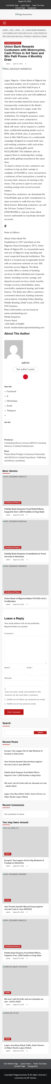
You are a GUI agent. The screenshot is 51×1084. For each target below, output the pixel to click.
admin (8, 64)
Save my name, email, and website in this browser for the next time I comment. (23, 693)
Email (30, 668)
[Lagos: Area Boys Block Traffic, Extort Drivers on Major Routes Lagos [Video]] (25, 1026)
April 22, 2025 (18, 64)
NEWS (7, 993)
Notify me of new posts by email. (21, 704)
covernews (19, 1078)
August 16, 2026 (18, 604)
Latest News (25, 5)
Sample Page (20, 8)
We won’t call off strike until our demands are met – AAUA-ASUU (25, 784)
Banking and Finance (12, 43)
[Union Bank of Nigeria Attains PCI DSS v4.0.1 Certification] (25, 580)
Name (7, 668)
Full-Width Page (12, 5)
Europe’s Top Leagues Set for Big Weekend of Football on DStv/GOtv (23, 752)
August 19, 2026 (18, 1005)
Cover (7, 900)
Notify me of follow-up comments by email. (26, 700)
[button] (4, 23)
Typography (31, 8)
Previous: (25, 443)
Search (6, 723)
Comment (9, 634)
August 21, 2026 (18, 866)
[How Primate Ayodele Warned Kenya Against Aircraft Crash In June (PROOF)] (25, 888)
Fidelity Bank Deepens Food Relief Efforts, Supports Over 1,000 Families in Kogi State (22, 774)
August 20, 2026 (18, 515)
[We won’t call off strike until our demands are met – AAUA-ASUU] (25, 980)
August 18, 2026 (18, 560)
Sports (7, 854)
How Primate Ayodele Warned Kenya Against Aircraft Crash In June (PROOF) (23, 763)
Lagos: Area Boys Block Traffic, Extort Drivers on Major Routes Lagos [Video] (24, 795)
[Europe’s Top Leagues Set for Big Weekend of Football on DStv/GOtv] (25, 842)
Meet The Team (38, 5)
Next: (25, 456)
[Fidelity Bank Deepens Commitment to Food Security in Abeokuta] (25, 535)
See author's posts (25, 369)
